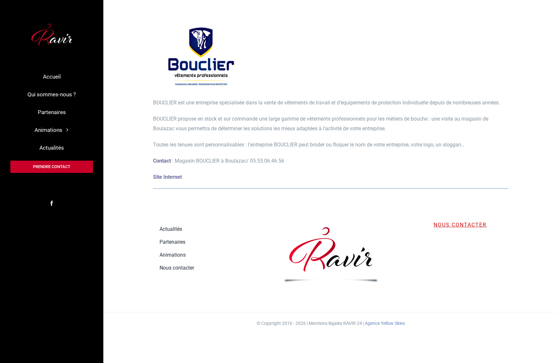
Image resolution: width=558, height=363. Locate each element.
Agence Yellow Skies (385, 323)
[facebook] (51, 203)
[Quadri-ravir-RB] (52, 23)
